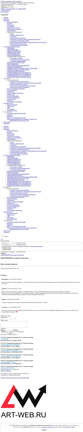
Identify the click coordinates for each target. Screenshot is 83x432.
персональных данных (69, 427)
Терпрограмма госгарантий (18, 38)
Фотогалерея (10, 26)
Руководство (10, 25)
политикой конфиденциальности (49, 427)
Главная (6, 17)
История (9, 23)
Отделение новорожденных (18, 61)
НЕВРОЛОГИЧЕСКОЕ (13, 52)
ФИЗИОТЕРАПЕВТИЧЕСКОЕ (16, 71)
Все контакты (5, 11)
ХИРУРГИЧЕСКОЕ (12, 49)
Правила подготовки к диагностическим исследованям (25, 83)
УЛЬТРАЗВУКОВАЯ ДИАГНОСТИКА (18, 70)
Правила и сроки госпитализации (19, 81)
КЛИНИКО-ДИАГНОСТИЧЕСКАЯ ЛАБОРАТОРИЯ (22, 68)
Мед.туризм (7, 122)
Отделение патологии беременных (20, 59)
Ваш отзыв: (4, 320)
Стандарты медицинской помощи (16, 113)
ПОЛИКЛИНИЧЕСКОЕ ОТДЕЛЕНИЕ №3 (19, 75)
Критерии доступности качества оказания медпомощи (25, 39)
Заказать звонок (7, 249)
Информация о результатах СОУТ (19, 120)
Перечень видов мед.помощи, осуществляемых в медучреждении (28, 42)
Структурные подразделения (12, 46)
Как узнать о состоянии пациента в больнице (23, 85)
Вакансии (10, 114)
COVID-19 (10, 100)
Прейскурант (10, 106)
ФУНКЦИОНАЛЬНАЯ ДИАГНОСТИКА (19, 77)
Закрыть (3, 253)
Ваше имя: (4, 317)
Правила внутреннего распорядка (19, 87)
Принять (44, 430)
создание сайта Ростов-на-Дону (9, 377)
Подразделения (11, 30)
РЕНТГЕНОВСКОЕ (12, 64)
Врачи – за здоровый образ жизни (16, 117)
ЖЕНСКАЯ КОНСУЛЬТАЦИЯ (16, 62)
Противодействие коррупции (18, 43)
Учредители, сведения (13, 27)
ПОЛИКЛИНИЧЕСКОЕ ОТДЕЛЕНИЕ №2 (19, 74)
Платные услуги (8, 103)
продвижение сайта (23, 377)
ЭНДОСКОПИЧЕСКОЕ (14, 55)
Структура (13, 36)
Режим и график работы (17, 35)
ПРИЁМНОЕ (11, 48)
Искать (3, 7)
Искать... (7, 7)
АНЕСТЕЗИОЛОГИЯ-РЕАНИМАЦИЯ (18, 65)
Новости (6, 19)
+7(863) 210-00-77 (6, 10)
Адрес (12, 33)
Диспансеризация (12, 90)
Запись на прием (11, 99)
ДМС (8, 107)
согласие (20, 246)
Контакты (6, 123)
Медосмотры (10, 109)
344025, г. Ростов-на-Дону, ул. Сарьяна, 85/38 (13, 9)
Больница (6, 20)
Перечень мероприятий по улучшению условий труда (22, 119)
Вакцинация (10, 91)
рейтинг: (3, 328)
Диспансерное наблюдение (14, 101)
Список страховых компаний (15, 93)
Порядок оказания (12, 104)
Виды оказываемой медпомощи (16, 88)
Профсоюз (10, 116)
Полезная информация (13, 97)
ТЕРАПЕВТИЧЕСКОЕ (13, 54)
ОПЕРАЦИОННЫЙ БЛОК (14, 67)
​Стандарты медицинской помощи (19, 41)
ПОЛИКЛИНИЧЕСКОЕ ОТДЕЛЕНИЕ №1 (19, 72)
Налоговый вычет (12, 110)
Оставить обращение (13, 96)
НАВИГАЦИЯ (4, 14)
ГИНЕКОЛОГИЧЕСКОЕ (14, 51)
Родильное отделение (16, 58)
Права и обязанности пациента (19, 84)
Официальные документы (14, 29)
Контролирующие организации (19, 45)
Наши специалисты (12, 22)
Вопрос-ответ (11, 94)
